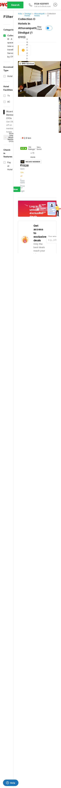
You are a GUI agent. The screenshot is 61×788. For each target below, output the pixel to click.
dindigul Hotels (28, 15)
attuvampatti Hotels (39, 15)
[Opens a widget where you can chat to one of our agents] (10, 783)
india (20, 14)
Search (15, 5)
